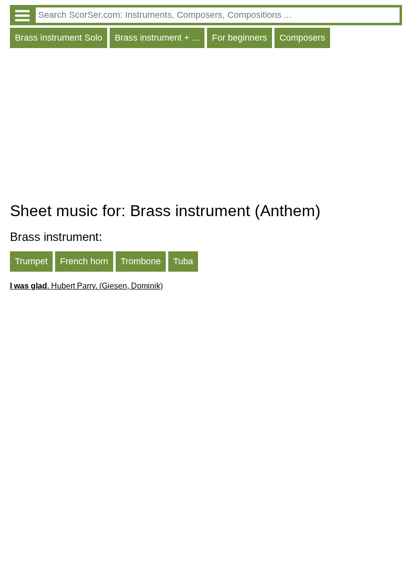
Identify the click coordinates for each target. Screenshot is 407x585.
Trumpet (31, 261)
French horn (84, 261)
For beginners (239, 38)
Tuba (183, 261)
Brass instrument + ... (157, 38)
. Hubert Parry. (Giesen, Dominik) (86, 286)
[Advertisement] (206, 127)
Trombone (141, 261)
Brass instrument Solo (58, 38)
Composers (302, 38)
